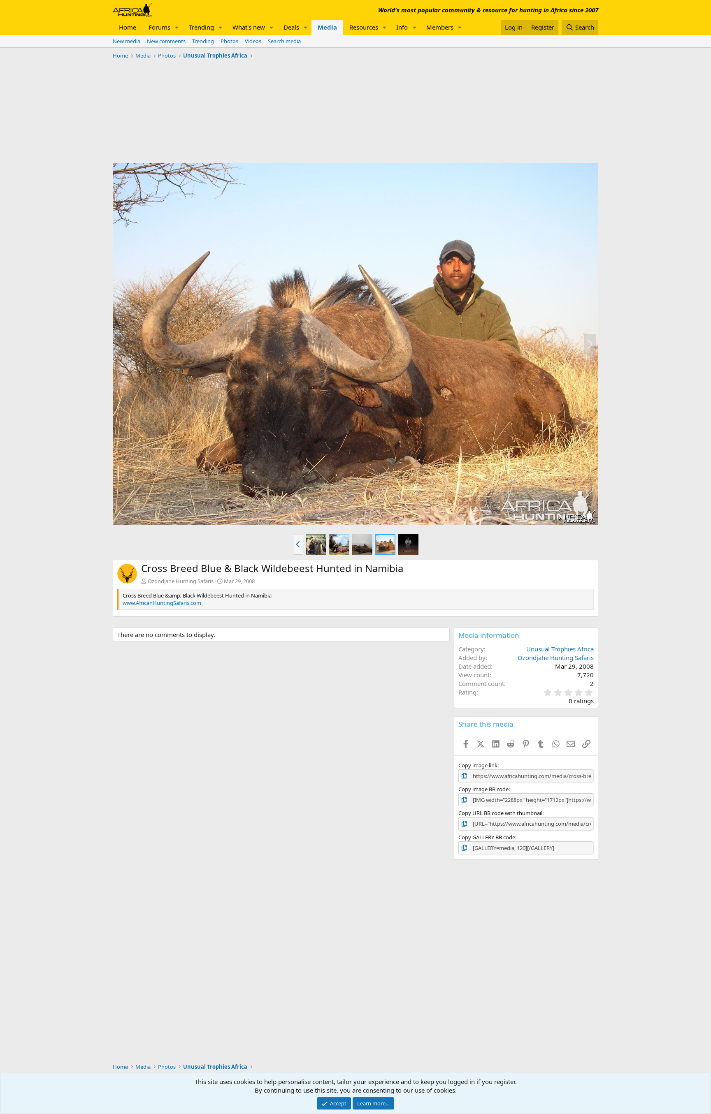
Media (327, 27)
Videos (253, 41)
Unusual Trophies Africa (560, 649)
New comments (166, 41)
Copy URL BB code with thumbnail (500, 813)
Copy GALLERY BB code (486, 837)
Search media (284, 41)
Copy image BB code (483, 789)
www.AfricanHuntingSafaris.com (162, 603)
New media (126, 41)
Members (439, 27)
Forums (159, 27)
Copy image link (477, 765)
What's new (248, 27)
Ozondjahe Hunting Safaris (181, 581)
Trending (201, 27)
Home (127, 27)
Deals (291, 27)
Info (402, 27)
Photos (229, 41)
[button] (177, 27)
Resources (363, 27)
